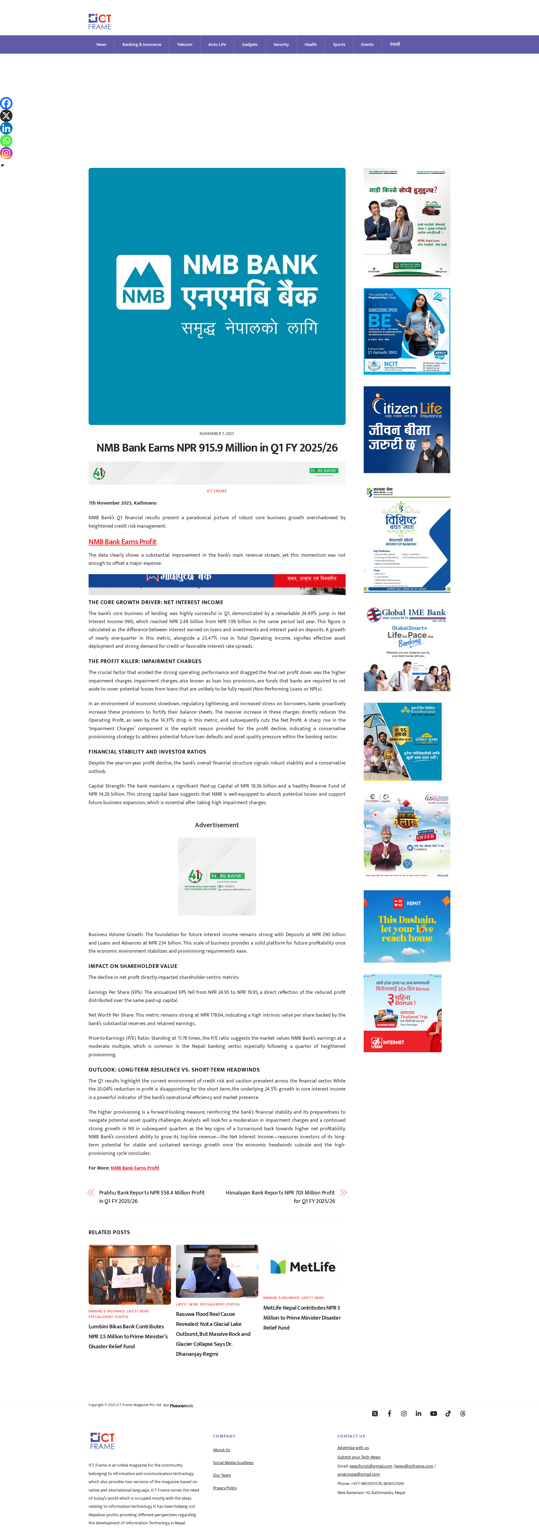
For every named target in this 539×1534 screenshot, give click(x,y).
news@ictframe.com (414, 1466)
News (101, 44)
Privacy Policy (225, 1488)
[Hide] (2, 165)
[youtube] (433, 1413)
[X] (6, 116)
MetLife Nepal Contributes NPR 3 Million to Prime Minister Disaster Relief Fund (302, 1318)
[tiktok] (448, 1413)
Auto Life (217, 44)
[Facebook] (6, 103)
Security (281, 44)
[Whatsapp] (6, 140)
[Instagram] (6, 153)
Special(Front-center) (109, 1317)
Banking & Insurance (142, 44)
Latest (132, 1311)
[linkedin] (419, 1413)
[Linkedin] (6, 128)
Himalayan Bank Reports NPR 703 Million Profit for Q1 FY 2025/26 (280, 1197)
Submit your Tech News (359, 1457)
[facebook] (389, 1413)
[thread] (463, 1413)
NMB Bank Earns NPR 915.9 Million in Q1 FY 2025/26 (216, 448)
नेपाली (395, 44)
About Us (221, 1450)
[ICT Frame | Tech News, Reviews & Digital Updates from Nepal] (100, 27)
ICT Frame (217, 491)
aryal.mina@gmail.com (358, 1474)
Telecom (184, 44)
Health (311, 44)
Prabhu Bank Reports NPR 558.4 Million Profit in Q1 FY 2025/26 (152, 1197)
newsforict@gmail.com (370, 1466)
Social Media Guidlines (233, 1463)
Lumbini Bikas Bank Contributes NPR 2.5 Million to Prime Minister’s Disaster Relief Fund (128, 1336)
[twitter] (375, 1413)
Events (367, 44)
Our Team (222, 1475)
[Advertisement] (269, 100)
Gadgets (250, 44)
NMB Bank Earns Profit (123, 542)
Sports (339, 44)
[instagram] (404, 1413)
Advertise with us (353, 1448)
